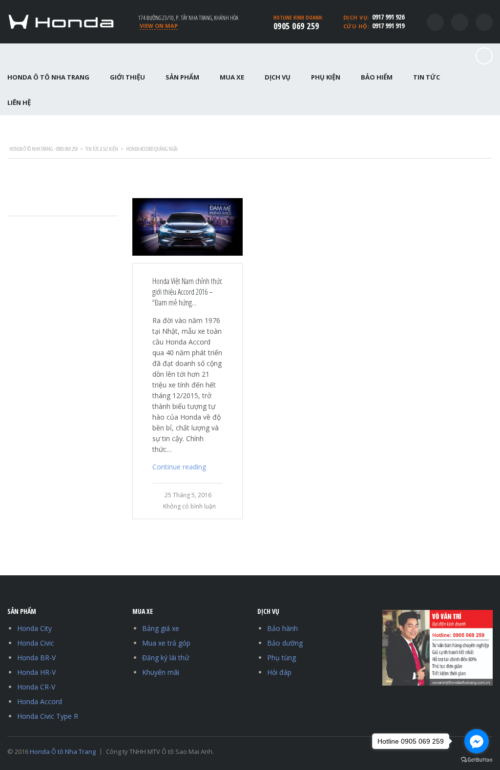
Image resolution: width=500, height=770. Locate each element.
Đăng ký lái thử (165, 657)
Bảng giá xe (160, 628)
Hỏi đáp (279, 672)
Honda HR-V (36, 672)
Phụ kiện (325, 77)
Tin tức (426, 77)
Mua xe (232, 77)
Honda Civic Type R (47, 716)
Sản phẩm (182, 77)
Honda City (34, 628)
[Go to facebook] (476, 741)
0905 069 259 (296, 26)
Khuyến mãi (160, 672)
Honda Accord (39, 701)
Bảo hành (282, 628)
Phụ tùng (281, 657)
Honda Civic (35, 643)
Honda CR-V (36, 686)
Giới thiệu (127, 77)
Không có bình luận (189, 506)
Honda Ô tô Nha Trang (63, 751)
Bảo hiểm (377, 77)
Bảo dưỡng (285, 643)
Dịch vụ (278, 77)
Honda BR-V (36, 657)
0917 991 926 (388, 16)
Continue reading (179, 466)
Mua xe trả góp (166, 643)
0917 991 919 (388, 25)
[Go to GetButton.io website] (476, 760)
